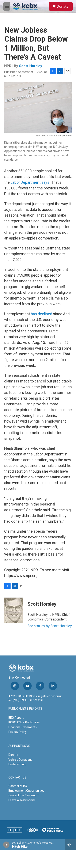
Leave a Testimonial (21, 800)
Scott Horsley (30, 66)
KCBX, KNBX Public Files (24, 722)
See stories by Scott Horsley (49, 625)
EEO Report (16, 717)
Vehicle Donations (20, 759)
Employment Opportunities (26, 790)
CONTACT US (17, 777)
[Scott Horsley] (13, 610)
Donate (62, 6)
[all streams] (70, 844)
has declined (41, 314)
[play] (6, 845)
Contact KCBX (17, 786)
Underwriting (17, 764)
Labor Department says (30, 182)
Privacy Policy (17, 732)
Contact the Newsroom (23, 795)
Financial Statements (22, 727)
